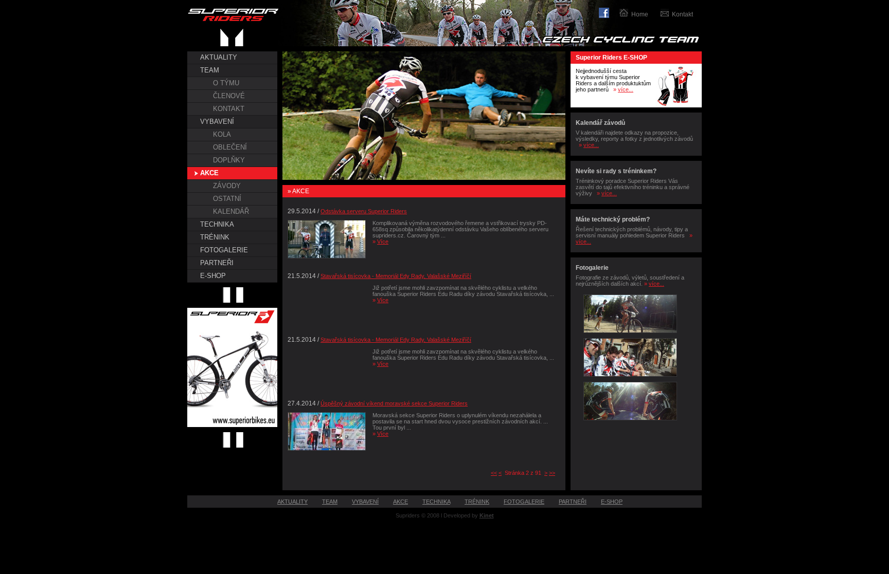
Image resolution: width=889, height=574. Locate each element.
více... (625, 89)
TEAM (209, 70)
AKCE (209, 173)
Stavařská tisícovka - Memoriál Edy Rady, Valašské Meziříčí (396, 276)
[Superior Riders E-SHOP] (676, 105)
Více (382, 241)
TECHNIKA (217, 224)
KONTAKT (228, 109)
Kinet (486, 515)
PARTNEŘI (217, 263)
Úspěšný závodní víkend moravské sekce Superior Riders (394, 403)
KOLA (222, 134)
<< (494, 473)
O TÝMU (226, 83)
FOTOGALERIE (224, 250)
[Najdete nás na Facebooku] (609, 11)
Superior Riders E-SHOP (611, 57)
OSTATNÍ (227, 198)
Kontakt (682, 14)
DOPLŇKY (229, 160)
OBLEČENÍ (230, 147)
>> (552, 473)
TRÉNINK (214, 237)
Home (639, 14)
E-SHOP (213, 276)
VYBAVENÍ (217, 121)
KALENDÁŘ (231, 211)
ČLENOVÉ (229, 96)
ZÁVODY (227, 186)
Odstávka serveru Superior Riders (364, 211)
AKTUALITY (218, 57)
